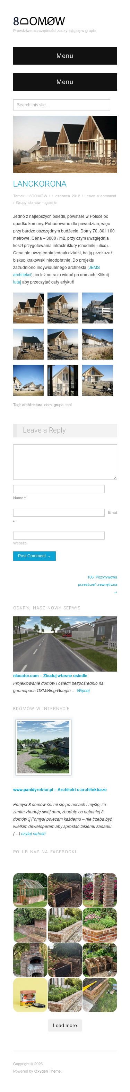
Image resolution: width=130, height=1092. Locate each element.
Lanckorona (40, 184)
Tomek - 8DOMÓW (30, 195)
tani (68, 404)
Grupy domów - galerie (36, 202)
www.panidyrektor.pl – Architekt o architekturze (60, 789)
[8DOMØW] (39, 20)
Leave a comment (100, 195)
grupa (58, 404)
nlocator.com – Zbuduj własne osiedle (50, 675)
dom (48, 404)
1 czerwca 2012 (66, 195)
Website (20, 542)
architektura (32, 404)
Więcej (83, 690)
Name (19, 497)
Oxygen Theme (47, 1071)
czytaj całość (33, 833)
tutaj (17, 282)
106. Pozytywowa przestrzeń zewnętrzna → (97, 584)
